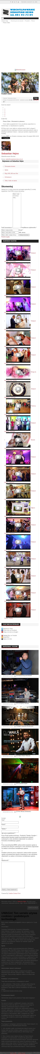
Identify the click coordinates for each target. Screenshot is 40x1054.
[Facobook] (2, 630)
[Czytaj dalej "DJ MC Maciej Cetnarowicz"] (20, 798)
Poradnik (27, 21)
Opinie (6, 170)
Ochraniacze (8, 177)
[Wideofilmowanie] (20, 69)
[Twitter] (12, 2)
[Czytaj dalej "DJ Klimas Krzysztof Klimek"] (20, 662)
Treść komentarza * (6, 227)
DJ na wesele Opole (21, 783)
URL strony (22, 232)
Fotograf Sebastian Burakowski (24, 726)
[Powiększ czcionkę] (31, 100)
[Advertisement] (20, 47)
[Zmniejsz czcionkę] (30, 100)
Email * (21, 230)
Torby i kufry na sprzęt (11, 180)
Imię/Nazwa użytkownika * (28, 227)
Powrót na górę (5, 237)
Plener (33, 21)
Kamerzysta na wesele (17, 21)
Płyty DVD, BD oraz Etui (11, 173)
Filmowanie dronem (10, 166)
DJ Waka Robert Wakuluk (23, 755)
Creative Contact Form (14, 893)
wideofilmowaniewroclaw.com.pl (14, 159)
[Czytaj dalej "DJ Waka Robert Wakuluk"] (20, 742)
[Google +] (16, 2)
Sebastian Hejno (12, 98)
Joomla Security (21, 1053)
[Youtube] (18, 2)
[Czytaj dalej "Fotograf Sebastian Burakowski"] (20, 715)
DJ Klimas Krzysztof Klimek (24, 675)
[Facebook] (10, 2)
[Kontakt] (2, 639)
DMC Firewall (13, 1053)
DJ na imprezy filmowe (22, 703)
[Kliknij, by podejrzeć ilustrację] (20, 82)
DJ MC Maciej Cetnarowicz (23, 811)
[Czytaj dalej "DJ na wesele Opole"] (20, 770)
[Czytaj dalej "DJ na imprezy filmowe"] (20, 690)
